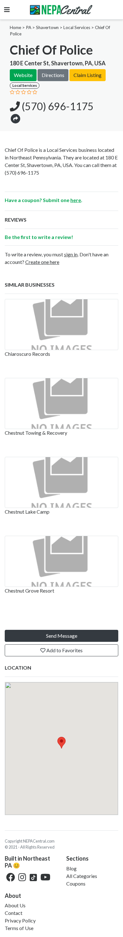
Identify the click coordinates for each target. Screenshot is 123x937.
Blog (71, 868)
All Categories (81, 876)
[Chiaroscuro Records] (61, 324)
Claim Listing (87, 75)
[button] (15, 118)
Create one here (42, 262)
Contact (13, 913)
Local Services (76, 27)
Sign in (71, 254)
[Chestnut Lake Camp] (61, 482)
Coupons (75, 883)
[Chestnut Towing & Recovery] (61, 403)
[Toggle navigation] (7, 10)
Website (23, 75)
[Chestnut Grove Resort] (61, 561)
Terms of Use (19, 928)
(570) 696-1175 (57, 106)
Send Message (61, 636)
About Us (15, 905)
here (75, 200)
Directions (53, 75)
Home (15, 27)
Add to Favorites (64, 650)
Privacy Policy (20, 920)
